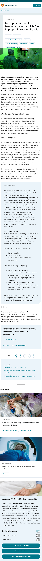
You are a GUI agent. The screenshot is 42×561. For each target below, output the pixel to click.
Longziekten (17, 35)
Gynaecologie (23, 43)
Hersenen (5, 474)
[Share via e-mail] (33, 356)
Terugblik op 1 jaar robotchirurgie (15, 367)
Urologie (32, 43)
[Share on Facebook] (24, 356)
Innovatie (8, 35)
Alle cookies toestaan (21, 545)
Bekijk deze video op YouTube (15, 345)
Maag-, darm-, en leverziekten (14, 39)
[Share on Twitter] (20, 356)
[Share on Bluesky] (16, 356)
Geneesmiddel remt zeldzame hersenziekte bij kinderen (18, 468)
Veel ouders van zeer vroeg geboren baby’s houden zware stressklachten (20, 424)
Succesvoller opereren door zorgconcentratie (19, 376)
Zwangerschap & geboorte (10, 430)
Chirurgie (27, 39)
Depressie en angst (26, 430)
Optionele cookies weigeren (21, 556)
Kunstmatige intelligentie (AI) (13, 47)
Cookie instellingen (9, 340)
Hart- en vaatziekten (11, 43)
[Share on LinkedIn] (29, 356)
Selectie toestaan (21, 551)
